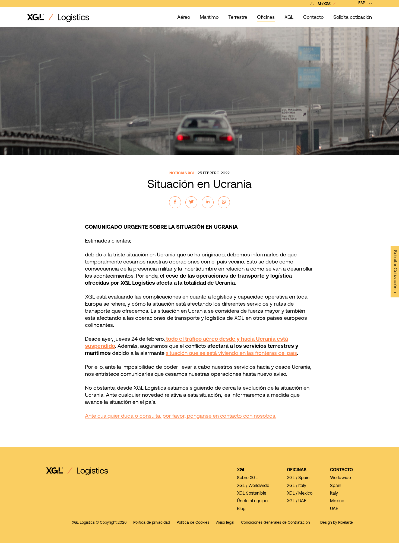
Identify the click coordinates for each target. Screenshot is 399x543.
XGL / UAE (296, 501)
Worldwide (340, 478)
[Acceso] (324, 3)
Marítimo (209, 17)
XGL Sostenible (251, 493)
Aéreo (183, 17)
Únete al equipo (252, 501)
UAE (334, 509)
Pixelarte (345, 523)
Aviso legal (225, 523)
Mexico (337, 501)
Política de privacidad (151, 523)
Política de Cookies (193, 523)
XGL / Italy (296, 486)
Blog (241, 509)
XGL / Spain (298, 478)
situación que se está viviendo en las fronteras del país (231, 353)
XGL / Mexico (299, 493)
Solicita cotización (352, 17)
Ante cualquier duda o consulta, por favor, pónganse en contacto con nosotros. (180, 416)
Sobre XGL (247, 478)
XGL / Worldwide (253, 486)
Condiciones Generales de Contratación (275, 523)
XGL (241, 470)
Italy (334, 493)
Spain (335, 486)
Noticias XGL (182, 173)
